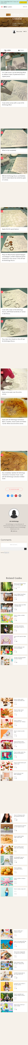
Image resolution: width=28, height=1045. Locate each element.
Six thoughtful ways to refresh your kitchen (19, 858)
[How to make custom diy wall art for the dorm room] (7, 755)
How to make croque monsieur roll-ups (19, 710)
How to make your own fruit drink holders (19, 647)
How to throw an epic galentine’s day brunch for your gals (20, 743)
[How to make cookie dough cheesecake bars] (7, 702)
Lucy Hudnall (17, 587)
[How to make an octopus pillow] (7, 881)
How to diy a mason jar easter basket (19, 1005)
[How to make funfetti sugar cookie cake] (7, 839)
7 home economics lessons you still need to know (20, 826)
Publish (25, 549)
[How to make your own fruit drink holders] (7, 650)
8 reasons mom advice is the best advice (19, 984)
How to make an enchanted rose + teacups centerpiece (20, 721)
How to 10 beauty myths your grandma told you (19, 816)
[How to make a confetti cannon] (7, 618)
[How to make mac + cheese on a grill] (7, 933)
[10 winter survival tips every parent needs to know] (7, 628)
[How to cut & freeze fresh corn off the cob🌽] (7, 586)
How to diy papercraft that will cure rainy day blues (20, 942)
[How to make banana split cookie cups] (7, 765)
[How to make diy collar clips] (7, 734)
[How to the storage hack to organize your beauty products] (7, 954)
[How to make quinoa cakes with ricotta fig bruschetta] (7, 849)
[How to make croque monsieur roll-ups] (7, 713)
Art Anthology (14, 521)
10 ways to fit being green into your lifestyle (20, 658)
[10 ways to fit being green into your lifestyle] (7, 660)
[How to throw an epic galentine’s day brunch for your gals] (7, 744)
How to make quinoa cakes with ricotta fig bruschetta (19, 848)
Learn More (23, 2)
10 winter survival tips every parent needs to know (19, 627)
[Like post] (9, 489)
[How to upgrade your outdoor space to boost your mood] (7, 997)
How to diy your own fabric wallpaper (18, 774)
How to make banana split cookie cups (20, 763)
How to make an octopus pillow (19, 879)
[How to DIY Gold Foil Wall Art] (7, 639)
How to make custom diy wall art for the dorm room (19, 753)
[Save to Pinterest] (16, 495)
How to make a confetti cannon (19, 616)
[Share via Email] (20, 495)
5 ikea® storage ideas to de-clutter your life (19, 973)
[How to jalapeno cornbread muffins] (7, 870)
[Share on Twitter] (12, 495)
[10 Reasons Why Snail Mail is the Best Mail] (7, 607)
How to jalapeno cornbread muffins (18, 868)
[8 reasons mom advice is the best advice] (7, 986)
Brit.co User (19, 31)
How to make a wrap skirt (20, 889)
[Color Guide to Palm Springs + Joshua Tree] (7, 965)
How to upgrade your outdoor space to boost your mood (19, 995)
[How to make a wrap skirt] (7, 892)
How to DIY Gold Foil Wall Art (20, 637)
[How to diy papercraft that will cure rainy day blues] (7, 944)
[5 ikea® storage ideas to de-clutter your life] (7, 976)
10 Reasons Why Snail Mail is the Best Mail (20, 605)
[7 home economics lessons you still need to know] (7, 828)
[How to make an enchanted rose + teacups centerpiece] (7, 723)
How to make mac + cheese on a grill (18, 931)
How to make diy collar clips (19, 731)
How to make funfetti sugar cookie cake (19, 837)
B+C (16, 597)
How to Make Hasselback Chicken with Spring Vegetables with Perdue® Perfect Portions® (19, 596)
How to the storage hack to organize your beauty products (19, 953)
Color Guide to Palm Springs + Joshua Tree (19, 963)
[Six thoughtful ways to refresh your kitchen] (7, 860)
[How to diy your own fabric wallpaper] (7, 776)
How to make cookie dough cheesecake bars (19, 700)
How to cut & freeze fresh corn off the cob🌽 (20, 584)
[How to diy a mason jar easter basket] (7, 1007)
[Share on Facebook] (8, 495)
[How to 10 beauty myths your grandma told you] (7, 818)
